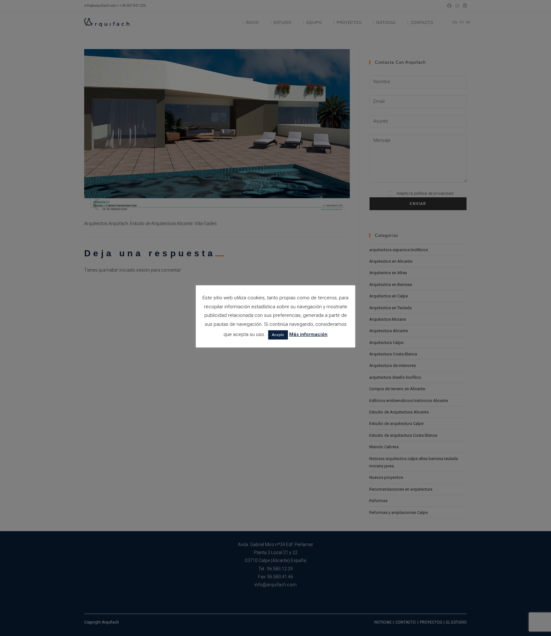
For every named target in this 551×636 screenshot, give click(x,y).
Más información (308, 334)
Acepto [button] (278, 335)
